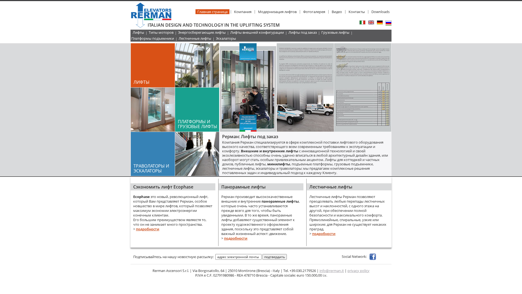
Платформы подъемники (152, 38)
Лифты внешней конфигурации (257, 32)
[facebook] (373, 256)
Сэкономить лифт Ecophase (163, 187)
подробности (147, 229)
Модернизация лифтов (277, 11)
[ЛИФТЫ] (197, 86)
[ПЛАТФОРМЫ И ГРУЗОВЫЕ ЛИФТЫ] (153, 130)
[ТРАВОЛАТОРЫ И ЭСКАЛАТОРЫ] (197, 174)
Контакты (357, 11)
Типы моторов (161, 32)
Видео (337, 11)
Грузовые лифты (335, 32)
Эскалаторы (226, 38)
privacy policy (358, 270)
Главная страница (212, 11)
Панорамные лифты (243, 187)
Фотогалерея (314, 11)
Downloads (380, 11)
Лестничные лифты (195, 38)
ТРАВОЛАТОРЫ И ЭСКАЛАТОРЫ (151, 168)
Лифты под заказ (302, 32)
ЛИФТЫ (141, 82)
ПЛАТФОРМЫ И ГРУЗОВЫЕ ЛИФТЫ (197, 124)
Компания (242, 11)
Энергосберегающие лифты (202, 32)
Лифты (138, 32)
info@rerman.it (331, 270)
